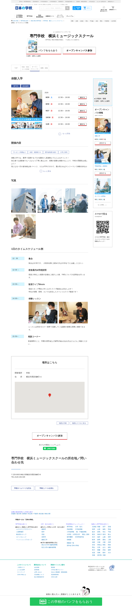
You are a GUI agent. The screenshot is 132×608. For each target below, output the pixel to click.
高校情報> (36, 1)
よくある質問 (21, 569)
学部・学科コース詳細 (25, 68)
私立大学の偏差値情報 (49, 547)
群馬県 (24, 514)
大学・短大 (78, 526)
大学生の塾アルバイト (57, 569)
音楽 (43, 534)
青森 (98, 526)
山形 (98, 529)
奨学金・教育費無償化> (25, 1)
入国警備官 (20, 532)
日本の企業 (54, 577)
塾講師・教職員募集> (81, 1)
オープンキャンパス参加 (79, 50)
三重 (109, 539)
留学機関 (70, 537)
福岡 (109, 550)
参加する (82, 97)
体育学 (44, 537)
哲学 (43, 532)
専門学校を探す (25, 20)
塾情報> (61, 1)
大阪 (104, 542)
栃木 (93, 532)
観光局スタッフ (21, 534)
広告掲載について (39, 574)
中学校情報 (78, 529)
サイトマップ (21, 572)
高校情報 (70, 529)
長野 (109, 537)
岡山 (93, 547)
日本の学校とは (21, 574)
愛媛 (98, 550)
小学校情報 (70, 532)
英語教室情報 (55, 574)
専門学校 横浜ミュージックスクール (53, 20)
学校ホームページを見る (22, 488)
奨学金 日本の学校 (73, 545)
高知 (104, 550)
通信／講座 (85, 534)
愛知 (104, 539)
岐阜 (93, 539)
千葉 (109, 532)
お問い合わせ (38, 572)
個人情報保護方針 (39, 577)
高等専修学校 (79, 537)
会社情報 (36, 567)
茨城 (109, 529)
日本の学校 (15, 20)
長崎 (98, 552)
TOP (16, 68)
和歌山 (99, 545)
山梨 (104, 537)
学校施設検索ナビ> (70, 1)
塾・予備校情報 (81, 532)
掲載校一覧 (70, 543)
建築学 (44, 529)
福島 (104, 529)
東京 (93, 534)
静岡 (98, 539)
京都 (98, 542)
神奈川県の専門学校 (36, 20)
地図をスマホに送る (79, 423)
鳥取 (104, 545)
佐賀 (93, 552)
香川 (93, 550)
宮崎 (93, 555)
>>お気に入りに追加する (72, 40)
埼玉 (104, 532)
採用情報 (36, 569)
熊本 (104, 552)
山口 (104, 547)
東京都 (41, 514)
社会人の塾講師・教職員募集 (59, 572)
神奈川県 (47, 514)
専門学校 (70, 526)
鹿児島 (99, 555)
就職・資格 (44, 68)
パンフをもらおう (48, 50)
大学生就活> (92, 1)
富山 (109, 534)
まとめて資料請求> (101, 1)
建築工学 (44, 539)
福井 (98, 537)
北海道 (81, 21)
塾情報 (53, 567)
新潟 (104, 534)
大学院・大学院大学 (73, 534)
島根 (109, 545)
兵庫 (109, 542)
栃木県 (19, 514)
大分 (109, 552)
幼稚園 (69, 539)
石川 (93, 537)
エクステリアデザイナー (24, 529)
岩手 (104, 526)
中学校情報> (44, 1)
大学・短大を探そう (47, 524)
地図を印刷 (63, 423)
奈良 (93, 545)
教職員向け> (111, 1)
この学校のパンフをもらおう (70, 601)
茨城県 (13, 514)
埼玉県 (30, 514)
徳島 (109, 547)
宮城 (109, 526)
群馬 (98, 532)
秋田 (93, 529)
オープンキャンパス (34, 68)
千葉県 (36, 514)
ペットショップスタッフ (24, 539)
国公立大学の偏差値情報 (49, 545)
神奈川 (99, 534)
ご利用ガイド (21, 567)
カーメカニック (21, 537)
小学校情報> (53, 1)
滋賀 (93, 542)
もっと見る (101, 205)
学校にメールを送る (47, 488)
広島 (98, 547)
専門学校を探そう (21, 524)
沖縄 (104, 555)
